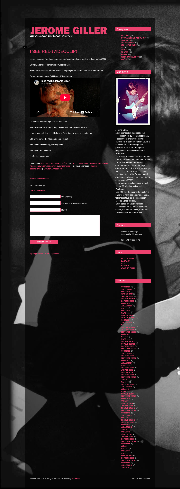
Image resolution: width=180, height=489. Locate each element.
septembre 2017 (128, 377)
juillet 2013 (126, 415)
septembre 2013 (128, 410)
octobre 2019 (127, 367)
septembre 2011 (128, 441)
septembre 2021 (128, 358)
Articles (45, 163)
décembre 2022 (128, 341)
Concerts (126, 40)
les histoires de (129, 45)
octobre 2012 (127, 422)
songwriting (52, 166)
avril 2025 (125, 310)
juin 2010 (125, 467)
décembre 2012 (128, 420)
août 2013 (125, 413)
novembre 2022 (128, 344)
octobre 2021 (127, 355)
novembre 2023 (128, 327)
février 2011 (127, 455)
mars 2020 (125, 365)
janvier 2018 (127, 370)
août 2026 (125, 286)
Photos (124, 52)
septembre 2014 (128, 396)
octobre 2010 (127, 458)
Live (123, 47)
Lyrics (52, 163)
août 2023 (125, 334)
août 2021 (125, 360)
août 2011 (125, 443)
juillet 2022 (126, 353)
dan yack (125, 261)
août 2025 (125, 303)
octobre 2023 (127, 329)
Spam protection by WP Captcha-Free (45, 253)
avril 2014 (125, 401)
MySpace (125, 265)
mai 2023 (125, 336)
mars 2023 (125, 339)
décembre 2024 (128, 317)
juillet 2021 (126, 363)
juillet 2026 (126, 289)
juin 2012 (125, 429)
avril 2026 (125, 291)
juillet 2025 (126, 305)
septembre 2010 (128, 460)
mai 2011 (125, 448)
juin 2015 (125, 389)
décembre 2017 (128, 372)
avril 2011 (125, 450)
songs (58, 163)
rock (32, 166)
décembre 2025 (128, 298)
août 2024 (125, 320)
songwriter (40, 166)
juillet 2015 (126, 386)
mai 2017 (125, 382)
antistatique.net (143, 478)
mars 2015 (125, 391)
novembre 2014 (128, 394)
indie (86, 163)
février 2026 (127, 294)
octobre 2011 (127, 439)
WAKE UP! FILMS (128, 268)
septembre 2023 (128, 332)
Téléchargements (130, 57)
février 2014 (127, 403)
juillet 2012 (126, 427)
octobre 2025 (127, 301)
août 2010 (125, 462)
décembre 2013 (128, 408)
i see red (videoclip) (53, 51)
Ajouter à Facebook (53, 169)
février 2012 (127, 434)
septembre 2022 (128, 348)
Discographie (127, 42)
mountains (103, 163)
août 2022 (125, 351)
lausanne (93, 163)
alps (75, 163)
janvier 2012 (127, 436)
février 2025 (127, 315)
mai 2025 (125, 308)
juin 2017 (125, 379)
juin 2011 (125, 446)
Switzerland (64, 166)
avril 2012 (125, 431)
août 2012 (125, 424)
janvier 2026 (127, 296)
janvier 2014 (127, 405)
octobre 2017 (127, 374)
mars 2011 (125, 453)
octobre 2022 (127, 346)
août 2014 (125, 398)
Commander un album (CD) (133, 38)
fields (80, 163)
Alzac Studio (127, 258)
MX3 (123, 263)
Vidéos (64, 163)
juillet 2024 (126, 322)
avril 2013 (125, 417)
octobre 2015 (127, 384)
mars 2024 (125, 324)
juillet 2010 (126, 465)
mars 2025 (125, 313)
